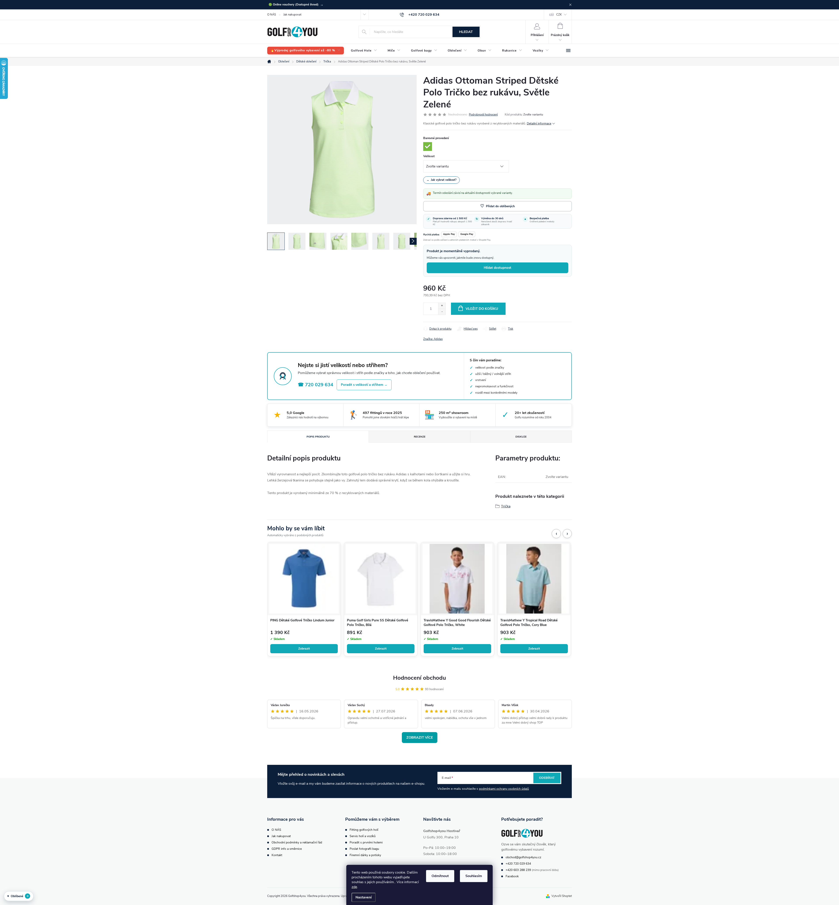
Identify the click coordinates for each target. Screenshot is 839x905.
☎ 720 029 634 (315, 384)
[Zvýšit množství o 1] (442, 306)
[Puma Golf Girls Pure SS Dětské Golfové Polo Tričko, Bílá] (380, 578)
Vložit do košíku (482, 308)
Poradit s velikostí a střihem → (364, 385)
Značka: (433, 339)
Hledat (466, 31)
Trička (505, 506)
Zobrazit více (419, 737)
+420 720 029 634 (518, 864)
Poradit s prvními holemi (366, 842)
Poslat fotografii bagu (364, 849)
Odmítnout (440, 876)
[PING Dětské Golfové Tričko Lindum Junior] (304, 578)
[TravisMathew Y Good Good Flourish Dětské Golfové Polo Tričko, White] (457, 578)
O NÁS (271, 15)
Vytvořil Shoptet (561, 896)
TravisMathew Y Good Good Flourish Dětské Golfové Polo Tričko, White (457, 622)
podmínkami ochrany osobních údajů (504, 789)
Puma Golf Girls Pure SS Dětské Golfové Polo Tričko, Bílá (377, 622)
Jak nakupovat (292, 15)
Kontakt (277, 855)
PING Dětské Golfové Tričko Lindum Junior (302, 620)
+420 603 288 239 (518, 870)
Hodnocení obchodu (419, 678)
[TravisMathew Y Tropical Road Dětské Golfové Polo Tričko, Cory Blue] (534, 578)
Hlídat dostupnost (497, 267)
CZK (559, 15)
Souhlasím (473, 876)
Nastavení (363, 897)
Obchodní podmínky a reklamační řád (297, 842)
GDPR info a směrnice (287, 849)
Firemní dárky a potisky (365, 855)
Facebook (512, 876)
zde (354, 886)
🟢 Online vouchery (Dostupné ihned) (296, 4)
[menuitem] (305, 50)
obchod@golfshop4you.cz (523, 857)
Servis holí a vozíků (363, 836)
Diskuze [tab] (521, 436)
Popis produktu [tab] (318, 436)
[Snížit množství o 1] (442, 312)
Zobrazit (304, 648)
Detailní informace (539, 123)
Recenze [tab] (419, 436)
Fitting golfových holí (364, 830)
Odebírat (547, 778)
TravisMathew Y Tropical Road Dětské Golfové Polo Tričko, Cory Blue (529, 622)
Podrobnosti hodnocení (483, 114)
